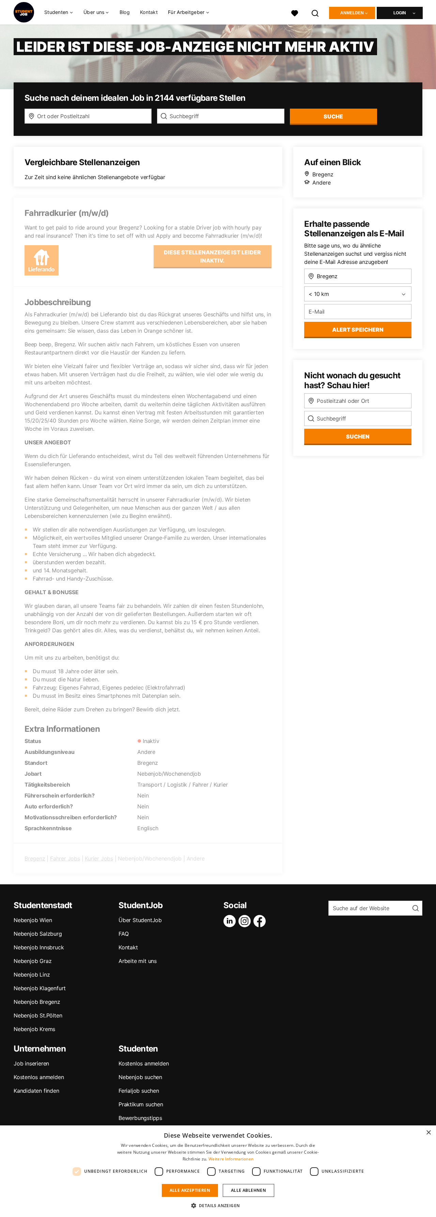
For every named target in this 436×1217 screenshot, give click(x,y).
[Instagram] (245, 921)
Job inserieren (31, 1063)
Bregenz (35, 858)
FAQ (123, 933)
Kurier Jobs (99, 858)
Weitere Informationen (230, 1159)
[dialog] (218, 1171)
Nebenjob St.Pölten (38, 1015)
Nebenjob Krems (34, 1029)
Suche (333, 116)
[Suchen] (315, 12)
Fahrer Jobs (65, 858)
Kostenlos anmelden (39, 1077)
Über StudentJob (140, 920)
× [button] (428, 1132)
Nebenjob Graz (32, 961)
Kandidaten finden (36, 1090)
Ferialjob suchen (139, 1090)
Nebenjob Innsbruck (39, 947)
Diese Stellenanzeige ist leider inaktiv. (212, 256)
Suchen (358, 436)
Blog (125, 12)
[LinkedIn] (230, 921)
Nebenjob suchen (140, 1077)
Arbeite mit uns (138, 961)
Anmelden (352, 13)
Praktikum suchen (141, 1104)
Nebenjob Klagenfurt (40, 988)
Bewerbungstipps (140, 1118)
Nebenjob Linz (32, 974)
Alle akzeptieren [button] (190, 1190)
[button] (218, 1205)
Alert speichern (358, 329)
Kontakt (149, 12)
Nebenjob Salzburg (38, 933)
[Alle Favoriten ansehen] (294, 12)
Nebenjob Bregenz (37, 1001)
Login (399, 13)
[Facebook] (260, 921)
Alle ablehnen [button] (248, 1190)
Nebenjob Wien (33, 920)
